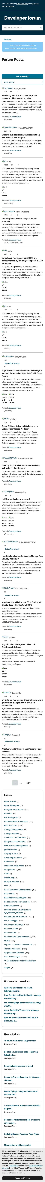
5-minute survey (22, 4)
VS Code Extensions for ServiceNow (20, 961)
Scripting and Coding (13, 924)
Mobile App (9, 878)
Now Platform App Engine (15, 898)
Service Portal (10, 933)
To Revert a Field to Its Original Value (20, 1041)
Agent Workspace (12, 805)
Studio (7, 941)
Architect (8, 813)
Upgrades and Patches (14, 953)
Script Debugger (11, 920)
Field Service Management (16, 845)
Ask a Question (22, 76)
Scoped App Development (15, 917)
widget (7, 967)
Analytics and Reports (13, 809)
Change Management (13, 829)
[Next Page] (36, 782)
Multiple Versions (11, 882)
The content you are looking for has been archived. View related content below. (21, 46)
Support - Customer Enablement (18, 945)
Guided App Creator (13, 857)
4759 (28, 783)
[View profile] (7, 88)
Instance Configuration (14, 866)
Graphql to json (11, 853)
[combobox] (22, 27)
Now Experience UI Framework (17, 890)
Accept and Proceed (22, 1178)
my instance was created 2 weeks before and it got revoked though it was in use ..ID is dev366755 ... (22, 703)
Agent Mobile (10, 801)
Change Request (11, 833)
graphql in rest (10, 849)
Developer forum (15, 117)
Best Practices (10, 825)
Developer (7, 39)
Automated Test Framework (16, 821)
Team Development (12, 949)
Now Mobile (9, 894)
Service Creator (11, 929)
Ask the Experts (11, 817)
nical (6, 885)
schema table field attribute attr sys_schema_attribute (17, 911)
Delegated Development (15, 841)
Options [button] (41, 39)
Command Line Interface (15, 837)
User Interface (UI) (12, 957)
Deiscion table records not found (18, 1066)
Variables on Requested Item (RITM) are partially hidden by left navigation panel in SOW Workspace (22, 261)
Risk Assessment (11, 906)
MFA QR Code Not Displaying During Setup (20, 168)
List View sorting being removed (16, 499)
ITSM (6, 873)
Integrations (9, 869)
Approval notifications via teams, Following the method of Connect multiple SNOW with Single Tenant (22, 373)
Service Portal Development (16, 936)
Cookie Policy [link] (14, 1166)
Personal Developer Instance (17, 902)
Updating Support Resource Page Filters (21, 1134)
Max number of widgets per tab (17, 1145)
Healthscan (9, 861)
